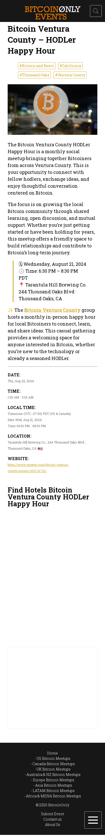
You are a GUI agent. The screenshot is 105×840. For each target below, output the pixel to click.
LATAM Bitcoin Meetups (54, 790)
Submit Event (52, 813)
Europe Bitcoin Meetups (53, 779)
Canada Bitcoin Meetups (53, 763)
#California (70, 65)
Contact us (52, 819)
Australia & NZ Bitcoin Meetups (54, 774)
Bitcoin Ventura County (52, 310)
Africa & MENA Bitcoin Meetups (53, 796)
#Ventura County (70, 75)
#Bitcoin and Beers (36, 65)
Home (52, 753)
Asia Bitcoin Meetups (53, 785)
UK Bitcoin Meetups (54, 769)
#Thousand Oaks (34, 75)
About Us (52, 824)
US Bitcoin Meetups (53, 758)
